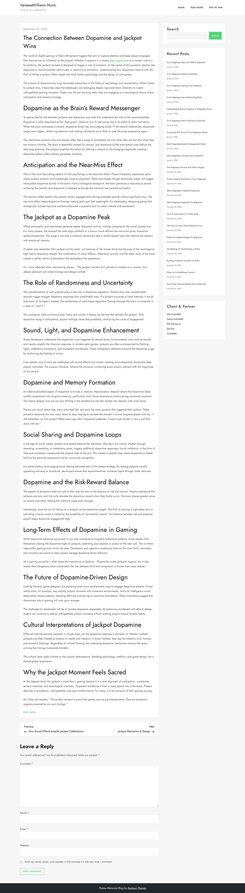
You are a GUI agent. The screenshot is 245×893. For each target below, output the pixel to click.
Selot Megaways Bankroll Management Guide (186, 144)
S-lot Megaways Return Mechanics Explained (186, 120)
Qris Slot (170, 328)
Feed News (196, 7)
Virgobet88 (172, 333)
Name (24, 813)
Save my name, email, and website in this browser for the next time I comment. (69, 862)
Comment (26, 764)
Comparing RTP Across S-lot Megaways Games (187, 132)
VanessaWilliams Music (38, 5)
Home (181, 7)
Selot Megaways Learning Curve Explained (185, 155)
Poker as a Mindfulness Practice (181, 272)
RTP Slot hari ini (174, 323)
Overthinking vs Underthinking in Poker (183, 249)
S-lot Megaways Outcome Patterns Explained (186, 62)
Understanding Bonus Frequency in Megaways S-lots (189, 109)
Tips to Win (215, 7)
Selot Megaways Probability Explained (183, 190)
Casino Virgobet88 (175, 318)
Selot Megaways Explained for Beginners (184, 202)
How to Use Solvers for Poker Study (182, 214)
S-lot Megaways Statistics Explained (182, 74)
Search (173, 29)
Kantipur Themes (137, 888)
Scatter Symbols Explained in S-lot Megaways (186, 179)
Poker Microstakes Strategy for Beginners (184, 237)
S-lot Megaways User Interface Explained (184, 97)
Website (24, 845)
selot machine (117, 60)
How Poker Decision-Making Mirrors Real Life (186, 284)
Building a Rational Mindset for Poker (183, 260)
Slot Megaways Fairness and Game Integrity (185, 167)
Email (24, 829)
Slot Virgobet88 (174, 314)
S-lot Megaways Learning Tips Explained (184, 85)
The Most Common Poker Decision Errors (184, 225)
